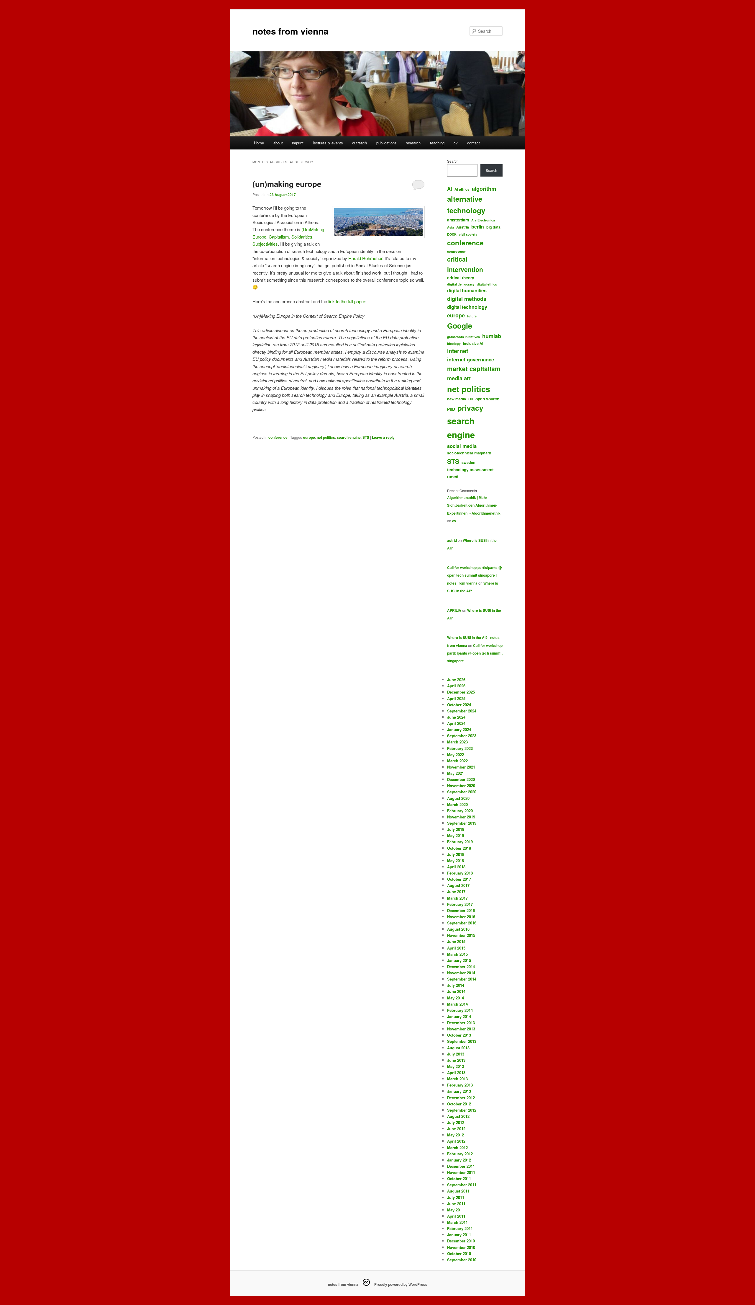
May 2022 (455, 754)
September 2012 (461, 1110)
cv (456, 143)
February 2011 (460, 1228)
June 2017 (456, 891)
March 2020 (457, 804)
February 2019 (460, 841)
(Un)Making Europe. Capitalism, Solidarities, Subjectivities (288, 236)
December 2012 (461, 1097)
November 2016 (461, 916)
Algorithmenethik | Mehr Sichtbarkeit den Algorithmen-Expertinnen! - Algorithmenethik (473, 505)
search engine (349, 437)
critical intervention (465, 264)
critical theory (460, 277)
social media (462, 445)
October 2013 (459, 1035)
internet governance (470, 359)
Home (259, 143)
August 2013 (458, 1047)
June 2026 (456, 679)
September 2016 (461, 923)
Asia (450, 227)
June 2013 (456, 1060)
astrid (452, 540)
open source (487, 399)
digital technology (467, 307)
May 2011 (455, 1210)
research (413, 143)
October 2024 (459, 704)
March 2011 (457, 1222)
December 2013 (461, 1022)
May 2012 (455, 1135)
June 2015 (456, 941)
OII (470, 399)
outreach (359, 143)
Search (453, 161)
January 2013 (459, 1091)
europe (309, 437)
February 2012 (460, 1153)
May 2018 (455, 860)
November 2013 (461, 1029)
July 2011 (455, 1197)
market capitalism (473, 368)
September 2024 (461, 711)
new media (456, 399)
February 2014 (460, 1010)
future (472, 316)
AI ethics (462, 189)
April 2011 (456, 1216)
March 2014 (457, 1004)
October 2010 (459, 1253)
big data (493, 227)
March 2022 (457, 761)
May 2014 (455, 998)
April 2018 (456, 867)
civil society (468, 234)
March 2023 (457, 742)
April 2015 (456, 948)
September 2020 (461, 792)
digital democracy (461, 284)
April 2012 (456, 1141)
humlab (491, 336)
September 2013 (461, 1041)
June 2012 (456, 1128)
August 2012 (458, 1116)
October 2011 (459, 1178)
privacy (470, 407)
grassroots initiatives (463, 337)
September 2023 (461, 735)
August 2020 (458, 798)
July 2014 (455, 985)
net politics (326, 437)
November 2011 (461, 1172)
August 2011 (458, 1191)
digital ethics (487, 284)
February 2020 (460, 810)
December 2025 (461, 692)
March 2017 (457, 898)
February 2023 (460, 748)
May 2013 (455, 1066)
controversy (456, 251)
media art (459, 378)
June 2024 (456, 717)
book (452, 234)
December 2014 (461, 966)
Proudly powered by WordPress (400, 1284)
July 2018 (455, 854)
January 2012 (459, 1160)
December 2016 (461, 910)
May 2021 (455, 773)
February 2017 (460, 904)
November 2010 (461, 1247)
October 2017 (459, 879)
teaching (437, 143)
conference (278, 437)
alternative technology (466, 204)
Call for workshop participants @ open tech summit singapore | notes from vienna (474, 575)
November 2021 (461, 767)
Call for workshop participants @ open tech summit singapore (475, 653)
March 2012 (457, 1147)
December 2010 (461, 1241)
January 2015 (459, 960)
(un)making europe (286, 183)
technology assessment (470, 469)
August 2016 (458, 929)
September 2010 (461, 1259)
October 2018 (459, 848)
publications (386, 143)
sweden (468, 462)
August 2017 (458, 885)
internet (457, 351)
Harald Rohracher (365, 258)
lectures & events (328, 143)
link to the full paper (346, 301)
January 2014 (459, 1016)
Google (459, 325)
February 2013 (460, 1085)
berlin (477, 226)
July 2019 (455, 829)
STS (365, 437)
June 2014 (456, 991)
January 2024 (459, 729)
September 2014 (461, 979)
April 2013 (456, 1072)
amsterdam (458, 220)
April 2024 (456, 723)
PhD (451, 409)
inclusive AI (473, 343)
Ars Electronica (483, 220)
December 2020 (461, 779)
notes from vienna (290, 31)
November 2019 (461, 817)
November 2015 (461, 935)
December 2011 (461, 1166)
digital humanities (467, 290)
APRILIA (454, 610)
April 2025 (456, 698)
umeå (452, 476)
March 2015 (457, 954)
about (278, 143)
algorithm (484, 189)
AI (449, 188)
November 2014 (461, 973)
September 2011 (461, 1184)
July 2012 (455, 1122)
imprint (297, 143)
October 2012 (459, 1104)
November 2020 (461, 785)
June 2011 (456, 1203)
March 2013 (457, 1078)
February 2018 (460, 873)
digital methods (466, 299)
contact (473, 143)
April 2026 (456, 686)
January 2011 (459, 1234)
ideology (454, 343)
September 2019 (461, 823)
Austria (462, 227)
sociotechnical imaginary (469, 453)
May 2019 (455, 835)
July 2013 (455, 1054)
